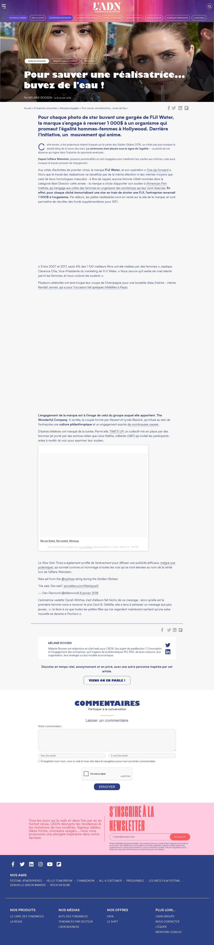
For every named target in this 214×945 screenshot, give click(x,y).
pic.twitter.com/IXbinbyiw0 (81, 586)
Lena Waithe (85, 547)
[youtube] (50, 865)
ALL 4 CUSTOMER (110, 880)
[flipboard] (186, 109)
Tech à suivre (37, 18)
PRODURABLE (135, 880)
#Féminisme (89, 61)
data (110, 916)
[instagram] (40, 865)
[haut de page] (208, 941)
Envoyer (107, 787)
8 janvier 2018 (89, 593)
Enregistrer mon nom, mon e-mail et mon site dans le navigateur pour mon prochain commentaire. (98, 761)
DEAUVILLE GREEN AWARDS (28, 885)
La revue (16, 921)
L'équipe (161, 926)
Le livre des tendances (27, 916)
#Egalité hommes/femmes (65, 61)
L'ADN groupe (164, 916)
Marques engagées (37, 61)
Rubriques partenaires (177, 18)
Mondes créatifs (134, 18)
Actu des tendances (73, 916)
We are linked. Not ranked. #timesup (59, 541)
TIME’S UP (116, 431)
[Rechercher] (209, 6)
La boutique (199, 18)
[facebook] (169, 109)
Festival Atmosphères (26, 880)
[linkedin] (180, 109)
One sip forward (157, 170)
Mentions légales (168, 932)
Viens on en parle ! (107, 680)
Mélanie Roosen (40, 97)
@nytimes (68, 579)
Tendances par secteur (76, 921)
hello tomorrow (59, 880)
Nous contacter (167, 921)
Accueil (27, 108)
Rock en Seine (60, 885)
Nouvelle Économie (112, 18)
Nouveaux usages (17, 18)
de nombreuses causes (143, 424)
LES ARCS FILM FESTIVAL (164, 880)
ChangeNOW (86, 880)
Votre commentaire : (50, 726)
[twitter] (174, 109)
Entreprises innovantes (60, 18)
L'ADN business (69, 926)
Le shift (112, 921)
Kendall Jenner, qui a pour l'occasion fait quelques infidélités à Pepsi (82, 287)
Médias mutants (154, 18)
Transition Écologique (86, 18)
